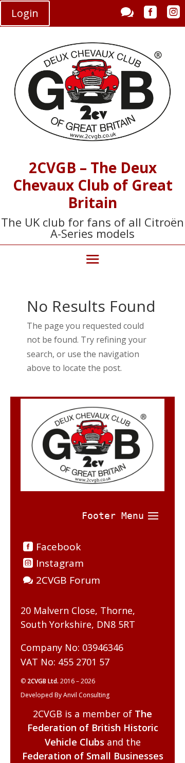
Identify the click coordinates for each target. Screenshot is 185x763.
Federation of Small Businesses (92, 756)
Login (25, 13)
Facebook (58, 546)
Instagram (60, 563)
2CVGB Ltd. (43, 681)
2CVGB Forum (68, 580)
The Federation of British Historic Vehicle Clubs (92, 728)
